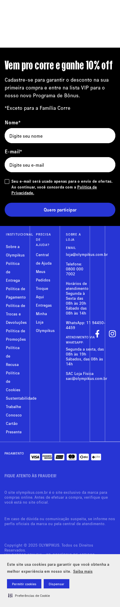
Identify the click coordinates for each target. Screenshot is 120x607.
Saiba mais (83, 571)
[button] (29, 595)
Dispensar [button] (56, 584)
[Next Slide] (112, 38)
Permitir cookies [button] (24, 584)
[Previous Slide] (7, 38)
